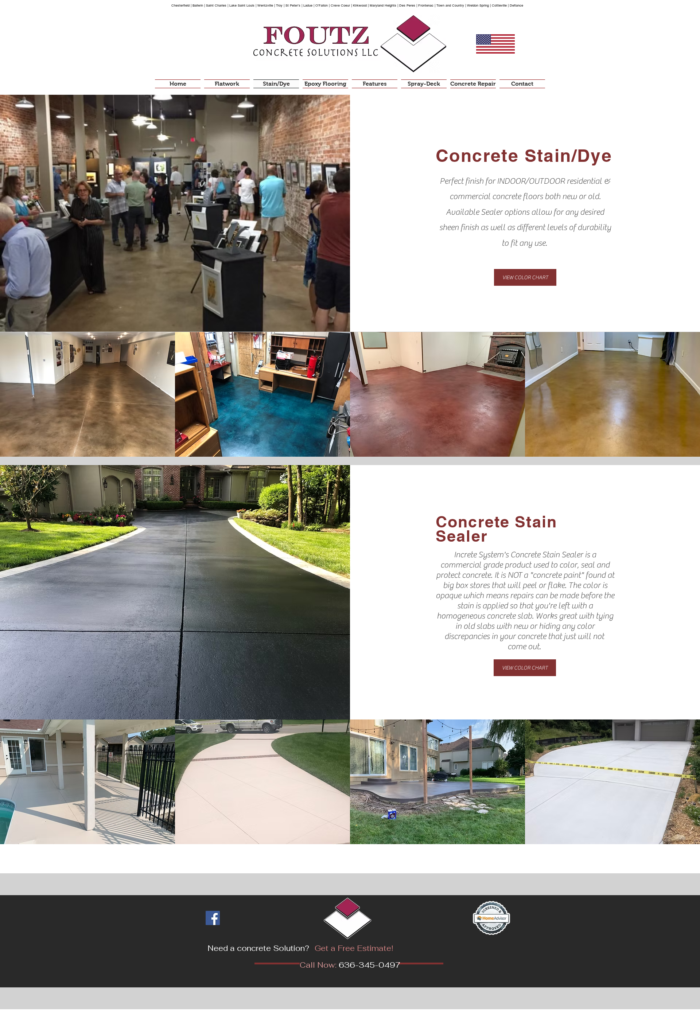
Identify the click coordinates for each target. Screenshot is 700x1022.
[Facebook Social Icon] (213, 918)
